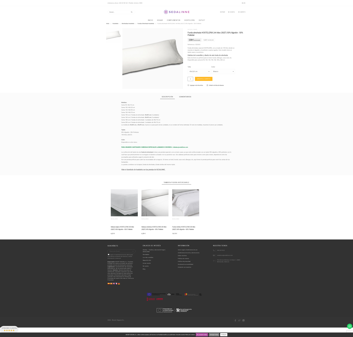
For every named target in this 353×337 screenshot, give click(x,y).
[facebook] (235, 320)
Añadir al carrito (204, 79)
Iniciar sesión (147, 263)
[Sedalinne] (176, 12)
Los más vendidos (148, 257)
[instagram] (243, 320)
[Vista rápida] (185, 203)
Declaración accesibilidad (185, 264)
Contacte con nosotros (184, 267)
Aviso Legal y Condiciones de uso (187, 249)
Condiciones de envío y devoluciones (188, 252)
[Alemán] (119, 284)
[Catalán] (111, 284)
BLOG (243, 3)
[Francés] (116, 284)
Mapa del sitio (147, 260)
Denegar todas (214, 334)
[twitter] (239, 320)
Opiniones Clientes (9, 328)
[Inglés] (114, 284)
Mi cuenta (146, 266)
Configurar (223, 334)
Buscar (133, 12)
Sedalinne (192, 29)
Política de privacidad (184, 261)
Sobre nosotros (182, 255)
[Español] (109, 284)
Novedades (146, 254)
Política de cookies (183, 258)
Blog (144, 269)
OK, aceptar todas (202, 334)
